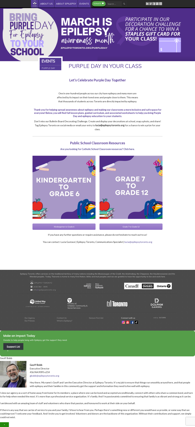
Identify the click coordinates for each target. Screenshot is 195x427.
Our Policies (30, 321)
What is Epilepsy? (64, 321)
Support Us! (13, 346)
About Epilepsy (66, 3)
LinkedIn (147, 3)
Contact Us (62, 318)
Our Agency (30, 318)
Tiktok (150, 3)
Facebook (154, 3)
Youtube (157, 3)
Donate (97, 3)
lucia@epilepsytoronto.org (138, 241)
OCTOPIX (162, 318)
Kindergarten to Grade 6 (64, 227)
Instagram (160, 3)
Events (84, 3)
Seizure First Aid (96, 318)
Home (35, 3)
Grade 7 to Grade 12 (131, 227)
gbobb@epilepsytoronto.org (44, 375)
